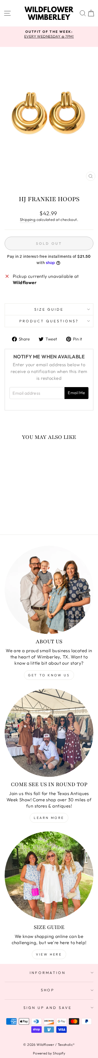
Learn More (49, 818)
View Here (49, 954)
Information (48, 972)
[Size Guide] (49, 875)
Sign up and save (47, 1007)
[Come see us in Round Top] (49, 733)
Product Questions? (49, 321)
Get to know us (49, 675)
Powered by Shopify (49, 1053)
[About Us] (49, 590)
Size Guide (49, 309)
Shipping (27, 219)
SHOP (48, 990)
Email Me (76, 392)
